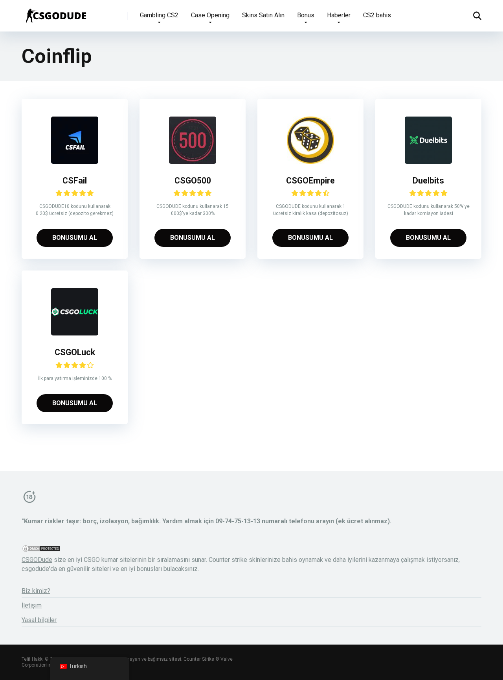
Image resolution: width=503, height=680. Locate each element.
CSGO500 (192, 180)
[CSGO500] (192, 161)
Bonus (305, 15)
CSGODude (37, 559)
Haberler (339, 15)
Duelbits (428, 180)
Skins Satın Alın (263, 15)
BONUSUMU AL (74, 237)
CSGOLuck (75, 352)
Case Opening (210, 15)
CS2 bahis (377, 15)
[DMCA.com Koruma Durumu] (41, 550)
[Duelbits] (428, 161)
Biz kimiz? (36, 591)
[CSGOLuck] (74, 333)
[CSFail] (74, 161)
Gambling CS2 (159, 15)
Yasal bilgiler (39, 620)
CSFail (74, 180)
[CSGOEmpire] (310, 161)
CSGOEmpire (310, 180)
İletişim (32, 605)
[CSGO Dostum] (56, 13)
